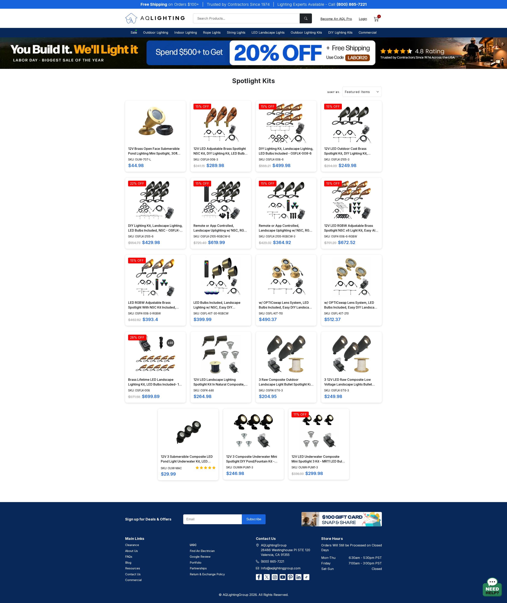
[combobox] (252, 18)
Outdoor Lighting (155, 32)
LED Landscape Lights (268, 32)
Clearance (132, 545)
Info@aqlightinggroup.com (280, 568)
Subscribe (253, 519)
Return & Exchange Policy (207, 574)
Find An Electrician (202, 551)
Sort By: (333, 92)
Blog (128, 562)
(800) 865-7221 (272, 561)
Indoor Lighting (185, 32)
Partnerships (198, 568)
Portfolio (195, 562)
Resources (132, 568)
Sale (134, 32)
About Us (131, 551)
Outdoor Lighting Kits (306, 32)
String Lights (236, 32)
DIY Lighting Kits (340, 32)
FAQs (128, 556)
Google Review (200, 556)
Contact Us (133, 574)
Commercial (367, 32)
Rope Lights (212, 32)
